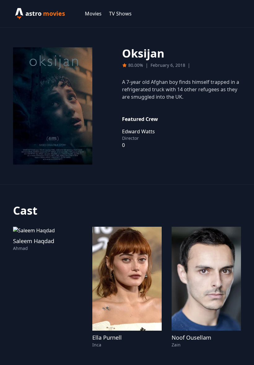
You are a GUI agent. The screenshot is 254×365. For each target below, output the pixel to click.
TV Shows (120, 13)
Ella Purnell (107, 337)
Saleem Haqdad (33, 241)
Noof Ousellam (191, 337)
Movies (93, 13)
